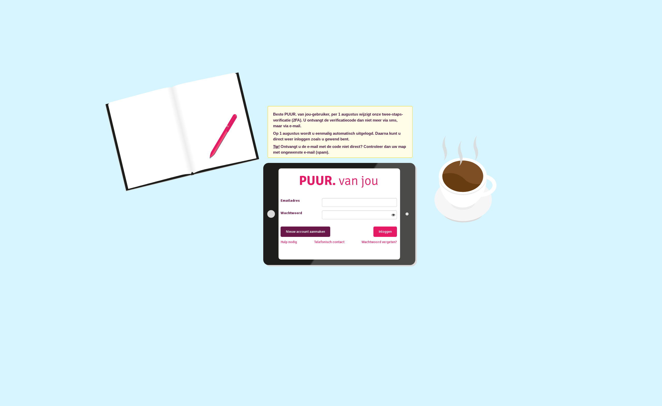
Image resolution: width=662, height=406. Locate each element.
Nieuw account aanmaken (305, 231)
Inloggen (385, 231)
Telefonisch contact (329, 242)
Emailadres (290, 200)
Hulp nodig (289, 242)
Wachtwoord (291, 213)
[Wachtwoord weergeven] (393, 215)
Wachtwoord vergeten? (379, 242)
